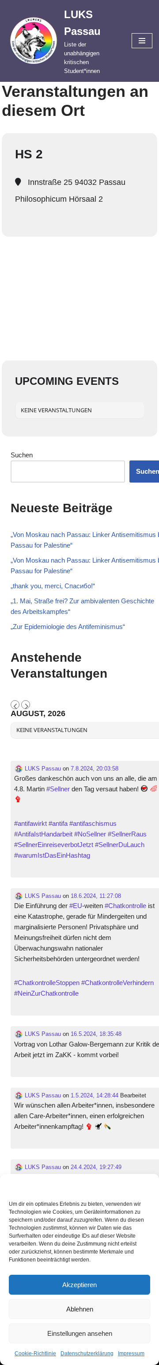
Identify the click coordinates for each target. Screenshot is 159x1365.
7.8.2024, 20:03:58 (94, 768)
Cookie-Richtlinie (35, 1353)
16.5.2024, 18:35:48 (96, 1034)
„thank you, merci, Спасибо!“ (53, 586)
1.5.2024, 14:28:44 (94, 1095)
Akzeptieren (79, 1284)
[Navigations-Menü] (142, 40)
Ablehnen (79, 1309)
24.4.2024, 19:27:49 (96, 1167)
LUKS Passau (42, 768)
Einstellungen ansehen (79, 1333)
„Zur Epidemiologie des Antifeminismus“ (68, 626)
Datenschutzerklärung (87, 1353)
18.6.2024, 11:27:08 (96, 896)
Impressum (131, 1353)
